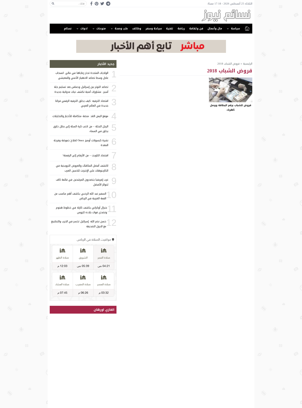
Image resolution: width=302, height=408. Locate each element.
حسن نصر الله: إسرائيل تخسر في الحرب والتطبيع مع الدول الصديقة (78, 224)
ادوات (84, 28)
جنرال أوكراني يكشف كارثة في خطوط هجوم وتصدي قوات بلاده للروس (81, 210)
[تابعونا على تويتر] (102, 3)
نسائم (67, 28)
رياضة (181, 28)
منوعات (101, 28)
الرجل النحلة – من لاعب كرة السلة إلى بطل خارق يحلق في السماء (80, 129)
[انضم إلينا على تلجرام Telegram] (108, 3)
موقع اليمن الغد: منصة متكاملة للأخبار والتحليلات (80, 116)
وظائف (136, 28)
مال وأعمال (214, 28)
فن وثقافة (196, 28)
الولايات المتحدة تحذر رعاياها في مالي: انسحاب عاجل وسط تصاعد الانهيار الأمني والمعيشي (81, 75)
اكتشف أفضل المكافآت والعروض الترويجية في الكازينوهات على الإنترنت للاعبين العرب (82, 168)
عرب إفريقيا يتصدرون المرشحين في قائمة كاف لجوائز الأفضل (82, 182)
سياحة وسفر (153, 28)
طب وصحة (121, 28)
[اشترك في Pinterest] (96, 3)
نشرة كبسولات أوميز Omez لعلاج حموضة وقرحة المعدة (81, 143)
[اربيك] (151, 51)
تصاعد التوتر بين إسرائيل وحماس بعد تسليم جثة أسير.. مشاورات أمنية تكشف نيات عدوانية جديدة (81, 89)
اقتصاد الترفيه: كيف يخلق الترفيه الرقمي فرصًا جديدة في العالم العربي (81, 103)
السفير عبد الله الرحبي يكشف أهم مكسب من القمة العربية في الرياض (80, 196)
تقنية (169, 28)
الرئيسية (247, 29)
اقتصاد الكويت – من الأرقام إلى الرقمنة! (85, 155)
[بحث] (53, 3)
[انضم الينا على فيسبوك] (91, 3)
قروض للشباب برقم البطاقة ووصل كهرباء (230, 107)
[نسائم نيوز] (151, 15)
